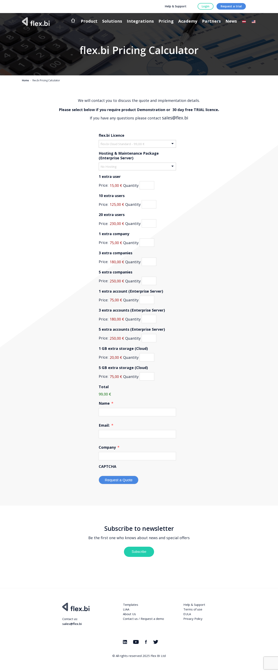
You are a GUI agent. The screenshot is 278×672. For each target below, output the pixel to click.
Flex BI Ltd (158, 656)
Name (106, 403)
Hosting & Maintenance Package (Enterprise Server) (129, 155)
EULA (187, 614)
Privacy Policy (192, 619)
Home (25, 80)
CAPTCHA (107, 466)
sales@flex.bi (175, 118)
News (231, 21)
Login (205, 6)
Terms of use (192, 609)
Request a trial (231, 6)
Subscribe (139, 551)
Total (104, 386)
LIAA (126, 609)
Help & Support (175, 6)
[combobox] (137, 144)
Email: (106, 425)
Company (109, 447)
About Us (129, 614)
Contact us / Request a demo (143, 619)
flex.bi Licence (111, 135)
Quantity (131, 185)
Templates (130, 605)
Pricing (166, 21)
